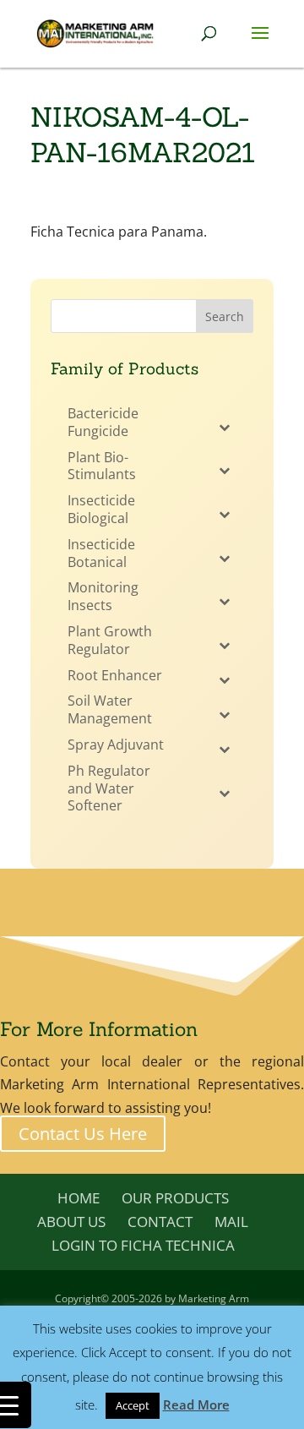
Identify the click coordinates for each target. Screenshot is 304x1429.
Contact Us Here (83, 1133)
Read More (196, 1404)
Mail (231, 1221)
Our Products (175, 1198)
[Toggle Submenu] (223, 427)
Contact (160, 1221)
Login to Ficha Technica (143, 1245)
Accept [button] (132, 1405)
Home (78, 1198)
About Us (71, 1221)
